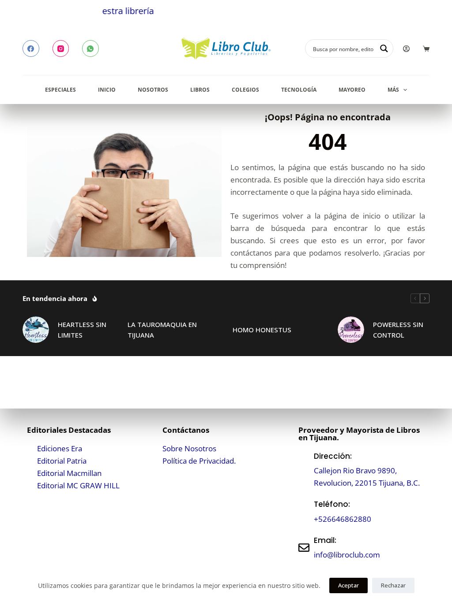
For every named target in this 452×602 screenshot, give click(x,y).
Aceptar (348, 585)
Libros (200, 89)
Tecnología (298, 89)
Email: (325, 540)
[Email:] (303, 547)
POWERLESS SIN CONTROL (398, 330)
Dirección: (333, 456)
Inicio (107, 89)
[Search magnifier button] (384, 48)
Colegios (245, 89)
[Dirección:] (303, 469)
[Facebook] (31, 48)
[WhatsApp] (90, 48)
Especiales (60, 89)
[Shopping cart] (426, 48)
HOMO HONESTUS (262, 329)
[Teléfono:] (303, 511)
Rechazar (393, 585)
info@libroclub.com (347, 555)
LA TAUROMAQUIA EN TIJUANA (162, 330)
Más (393, 89)
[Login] (406, 48)
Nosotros (153, 89)
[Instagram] (61, 48)
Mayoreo (352, 89)
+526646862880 (342, 519)
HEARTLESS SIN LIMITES (82, 330)
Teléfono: (332, 504)
